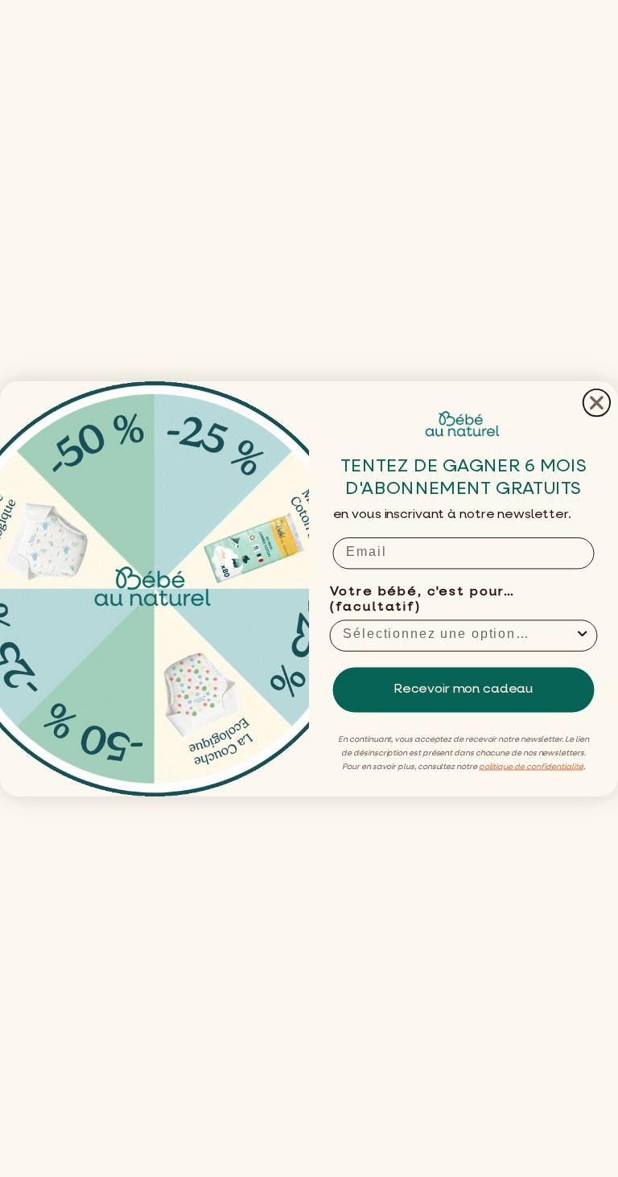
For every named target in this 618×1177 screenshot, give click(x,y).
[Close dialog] (596, 402)
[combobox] (459, 635)
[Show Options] (583, 635)
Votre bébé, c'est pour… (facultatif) (422, 599)
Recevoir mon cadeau (463, 689)
